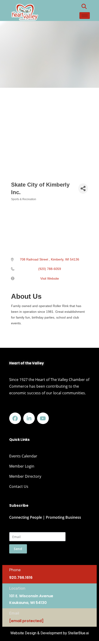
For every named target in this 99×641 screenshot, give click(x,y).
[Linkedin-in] (29, 418)
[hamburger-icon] (84, 15)
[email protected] (26, 620)
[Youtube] (43, 418)
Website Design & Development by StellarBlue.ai (49, 633)
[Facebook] (15, 418)
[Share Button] (83, 188)
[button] (84, 6)
